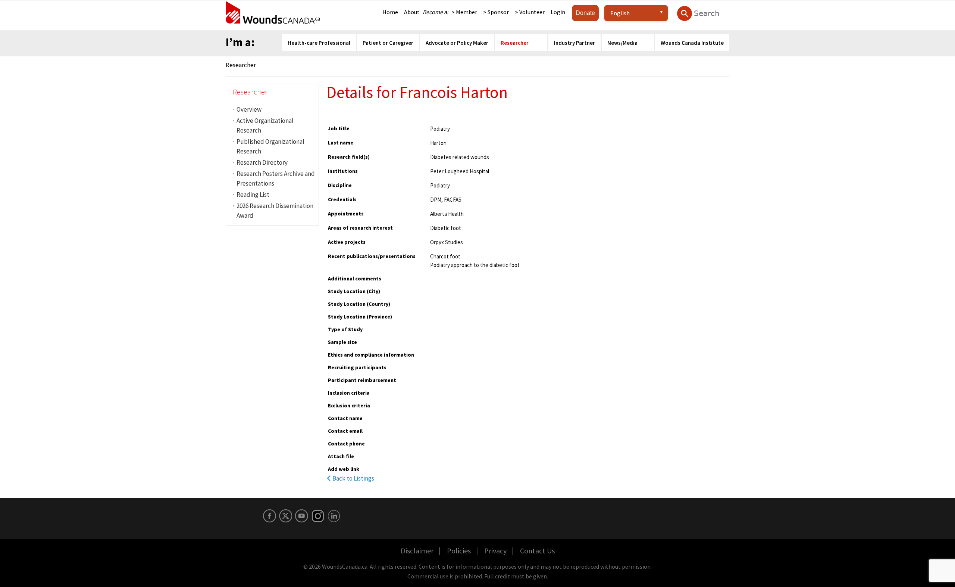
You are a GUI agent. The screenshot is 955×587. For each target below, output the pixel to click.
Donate (585, 13)
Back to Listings (352, 478)
